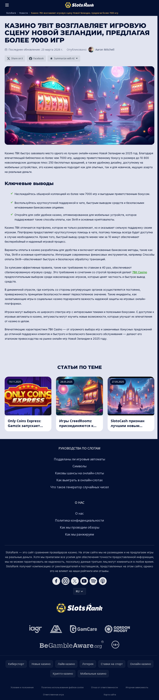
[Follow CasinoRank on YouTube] (84, 581)
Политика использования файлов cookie (62, 687)
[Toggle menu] (7, 5)
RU (78, 591)
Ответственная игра (53, 694)
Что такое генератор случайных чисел (79, 487)
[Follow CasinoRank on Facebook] (56, 581)
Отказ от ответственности (104, 687)
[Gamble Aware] (72, 644)
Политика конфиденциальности (79, 520)
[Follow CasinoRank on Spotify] (93, 581)
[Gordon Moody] (117, 629)
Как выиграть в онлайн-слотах (79, 480)
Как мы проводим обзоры (79, 527)
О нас (79, 513)
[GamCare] (83, 629)
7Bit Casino (139, 272)
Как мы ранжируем (79, 534)
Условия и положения (22, 687)
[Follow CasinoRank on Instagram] (65, 581)
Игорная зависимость (137, 687)
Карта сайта (110, 694)
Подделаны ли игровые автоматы (79, 459)
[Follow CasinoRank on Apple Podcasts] (103, 581)
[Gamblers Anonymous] (56, 629)
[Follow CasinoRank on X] (75, 581)
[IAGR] (35, 629)
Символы (79, 466)
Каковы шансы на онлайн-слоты (79, 473)
